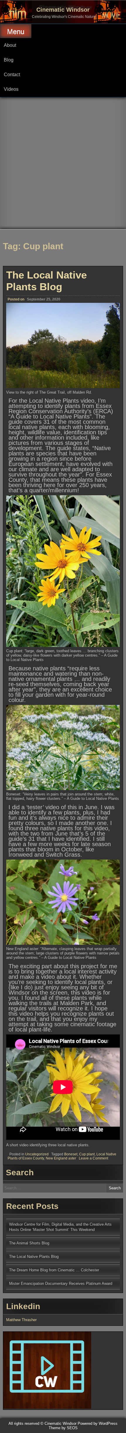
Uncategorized (37, 1154)
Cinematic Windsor (63, 9)
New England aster (61, 1158)
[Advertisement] (63, 163)
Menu (15, 31)
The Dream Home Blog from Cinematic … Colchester (54, 1270)
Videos (11, 89)
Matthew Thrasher (21, 1320)
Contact (12, 74)
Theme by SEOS (63, 1428)
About (10, 45)
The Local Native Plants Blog (46, 280)
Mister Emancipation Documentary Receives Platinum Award (60, 1283)
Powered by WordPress (98, 1423)
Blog (8, 59)
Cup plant (87, 1154)
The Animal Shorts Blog (29, 1243)
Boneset (70, 1154)
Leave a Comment (93, 1158)
